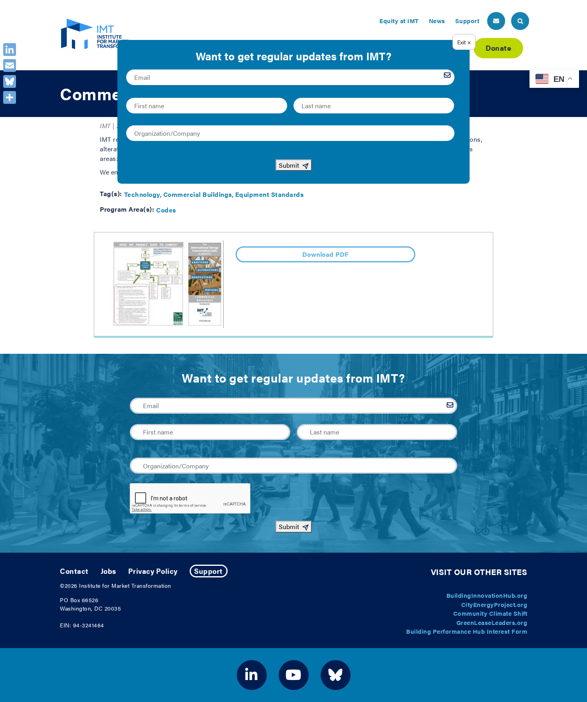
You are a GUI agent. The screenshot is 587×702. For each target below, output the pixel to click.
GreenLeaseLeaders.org (492, 622)
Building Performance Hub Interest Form (466, 631)
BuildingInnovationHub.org (487, 595)
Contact (74, 571)
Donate (498, 48)
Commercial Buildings (197, 194)
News (437, 20)
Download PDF (325, 254)
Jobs (108, 571)
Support (467, 20)
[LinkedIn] (10, 50)
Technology (142, 194)
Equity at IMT (399, 20)
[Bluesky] (10, 81)
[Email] (10, 65)
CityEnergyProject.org (494, 604)
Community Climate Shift (490, 613)
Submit (289, 526)
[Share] (10, 97)
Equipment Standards (269, 194)
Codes (166, 209)
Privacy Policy (153, 571)
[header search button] (520, 21)
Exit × (464, 42)
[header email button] (496, 21)
